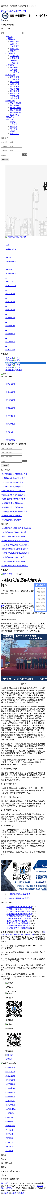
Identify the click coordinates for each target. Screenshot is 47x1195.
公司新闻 (13, 124)
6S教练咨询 (14, 49)
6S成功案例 (10, 75)
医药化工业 (14, 84)
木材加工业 (14, 96)
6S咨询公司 (32, 6)
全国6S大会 (14, 115)
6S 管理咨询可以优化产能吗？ (13, 557)
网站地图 (4, 1183)
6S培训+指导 (15, 63)
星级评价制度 (15, 110)
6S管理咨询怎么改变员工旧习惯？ (15, 541)
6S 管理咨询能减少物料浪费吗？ (14, 549)
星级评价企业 (15, 112)
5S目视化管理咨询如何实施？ (20, 894)
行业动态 (13, 127)
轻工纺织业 (14, 82)
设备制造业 (14, 77)
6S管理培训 (10, 53)
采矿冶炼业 (14, 89)
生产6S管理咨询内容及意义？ (18, 921)
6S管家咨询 (14, 46)
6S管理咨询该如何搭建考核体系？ (15, 553)
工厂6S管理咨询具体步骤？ (12, 487)
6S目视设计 (10, 65)
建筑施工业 (14, 94)
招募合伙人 (10, 117)
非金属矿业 (14, 86)
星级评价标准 (15, 103)
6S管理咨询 (10, 39)
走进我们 (13, 122)
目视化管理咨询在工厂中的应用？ (20, 918)
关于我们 (4, 11)
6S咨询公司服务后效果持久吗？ (19, 907)
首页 (10, 574)
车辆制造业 (14, 79)
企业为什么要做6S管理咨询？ (20, 898)
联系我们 (13, 11)
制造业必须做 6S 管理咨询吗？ (14, 536)
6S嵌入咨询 (14, 44)
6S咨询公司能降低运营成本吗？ (19, 911)
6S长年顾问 (14, 51)
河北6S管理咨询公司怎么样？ (13, 495)
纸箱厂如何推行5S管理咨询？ (13, 499)
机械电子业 (14, 91)
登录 (20, 11)
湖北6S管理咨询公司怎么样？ (13, 491)
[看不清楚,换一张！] (24, 154)
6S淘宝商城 (14, 72)
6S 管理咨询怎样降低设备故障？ (14, 532)
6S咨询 (9, 934)
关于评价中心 (15, 105)
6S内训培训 (14, 56)
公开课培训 (14, 58)
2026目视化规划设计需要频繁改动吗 (16, 528)
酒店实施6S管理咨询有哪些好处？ (15, 474)
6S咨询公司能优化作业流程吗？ (19, 909)
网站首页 (9, 37)
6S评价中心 (10, 101)
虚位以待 (13, 129)
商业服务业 (14, 98)
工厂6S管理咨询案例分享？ (12, 482)
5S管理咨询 (18, 934)
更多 (43, 470)
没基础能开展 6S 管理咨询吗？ (14, 561)
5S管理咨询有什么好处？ (11, 516)
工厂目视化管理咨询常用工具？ (19, 916)
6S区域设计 (14, 70)
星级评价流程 (15, 108)
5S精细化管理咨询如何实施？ (18, 926)
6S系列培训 (14, 60)
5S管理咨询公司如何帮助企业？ (14, 511)
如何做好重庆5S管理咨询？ (12, 503)
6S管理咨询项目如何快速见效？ (14, 478)
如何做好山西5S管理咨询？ (12, 507)
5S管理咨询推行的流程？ (11, 520)
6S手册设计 (14, 68)
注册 (25, 11)
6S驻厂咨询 (14, 42)
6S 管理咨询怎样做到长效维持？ (14, 566)
